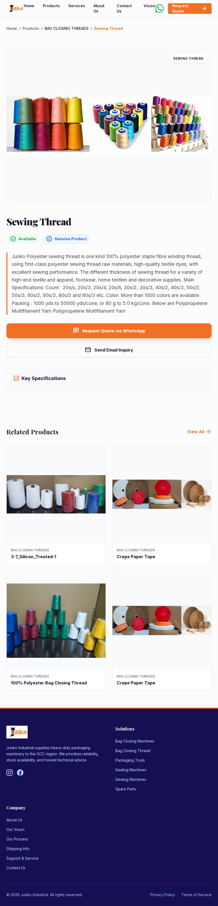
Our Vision (15, 829)
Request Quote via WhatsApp (109, 330)
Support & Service (22, 858)
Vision (149, 5)
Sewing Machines (130, 779)
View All (199, 431)
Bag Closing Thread (132, 750)
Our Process (17, 839)
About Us (99, 8)
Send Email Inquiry (109, 350)
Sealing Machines (130, 770)
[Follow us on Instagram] (9, 772)
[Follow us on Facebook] (20, 772)
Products (51, 5)
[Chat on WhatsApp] (159, 8)
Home (29, 5)
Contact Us (124, 8)
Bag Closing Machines (134, 741)
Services (76, 5)
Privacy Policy (162, 894)
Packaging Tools (130, 760)
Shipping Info (18, 848)
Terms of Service (196, 894)
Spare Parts (125, 789)
